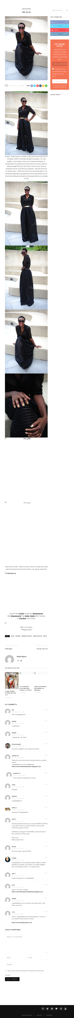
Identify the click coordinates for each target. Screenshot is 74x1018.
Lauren (14, 858)
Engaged (18, 636)
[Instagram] (61, 1009)
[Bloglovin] (56, 1009)
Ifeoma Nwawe (16, 744)
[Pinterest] (52, 1009)
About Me (39, 1015)
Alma (13, 885)
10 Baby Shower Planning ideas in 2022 (10, 693)
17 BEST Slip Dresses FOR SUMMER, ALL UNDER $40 (40, 688)
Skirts (45, 636)
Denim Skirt (8, 649)
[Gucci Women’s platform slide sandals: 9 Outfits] (26, 678)
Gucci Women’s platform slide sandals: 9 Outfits (25, 688)
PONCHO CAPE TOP (42, 649)
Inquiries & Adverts (27, 1015)
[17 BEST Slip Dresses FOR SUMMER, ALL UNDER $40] (41, 678)
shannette (15, 755)
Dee (13, 710)
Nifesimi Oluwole (27, 636)
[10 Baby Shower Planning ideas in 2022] (12, 680)
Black (12, 636)
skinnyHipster (13, 85)
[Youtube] (21, 661)
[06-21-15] (26, 48)
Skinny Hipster (37, 636)
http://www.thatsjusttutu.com (22, 922)
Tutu (13, 912)
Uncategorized (26, 9)
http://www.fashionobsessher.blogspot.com (26, 766)
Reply (46, 709)
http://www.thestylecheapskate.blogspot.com (27, 891)
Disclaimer (49, 1015)
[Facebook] (43, 1009)
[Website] (18, 661)
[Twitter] (47, 1009)
